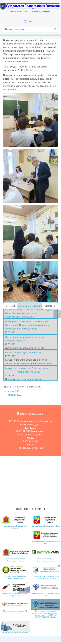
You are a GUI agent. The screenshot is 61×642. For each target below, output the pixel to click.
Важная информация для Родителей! (24, 352)
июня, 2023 (14, 391)
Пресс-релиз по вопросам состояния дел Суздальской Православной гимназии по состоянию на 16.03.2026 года (27, 325)
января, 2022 (15, 394)
